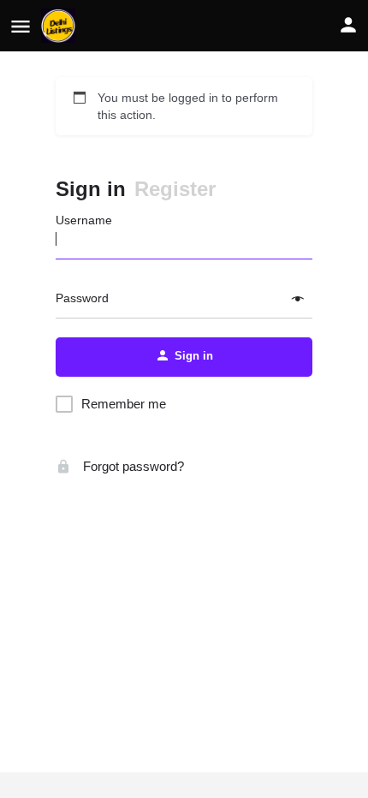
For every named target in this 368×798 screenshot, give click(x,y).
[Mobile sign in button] (348, 25)
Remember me (123, 403)
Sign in (91, 188)
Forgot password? (132, 466)
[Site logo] (60, 26)
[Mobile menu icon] (21, 26)
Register (175, 188)
